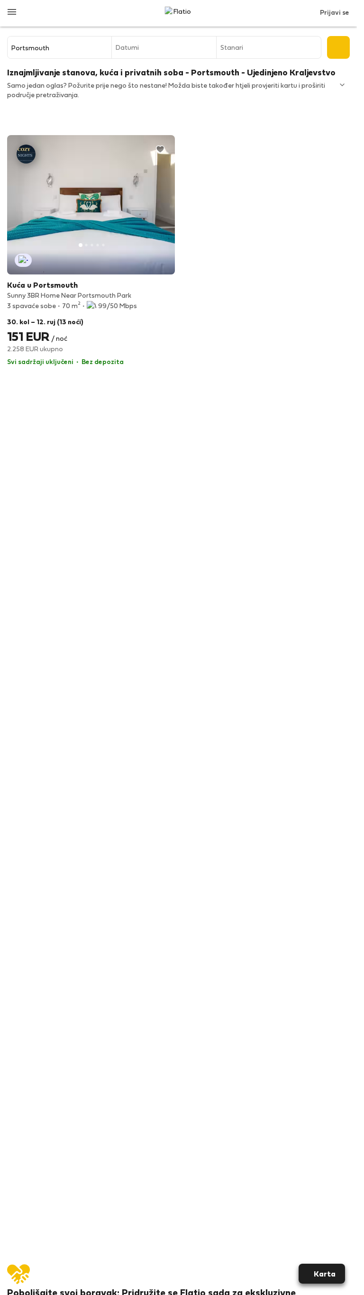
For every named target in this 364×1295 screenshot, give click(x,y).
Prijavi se (334, 12)
